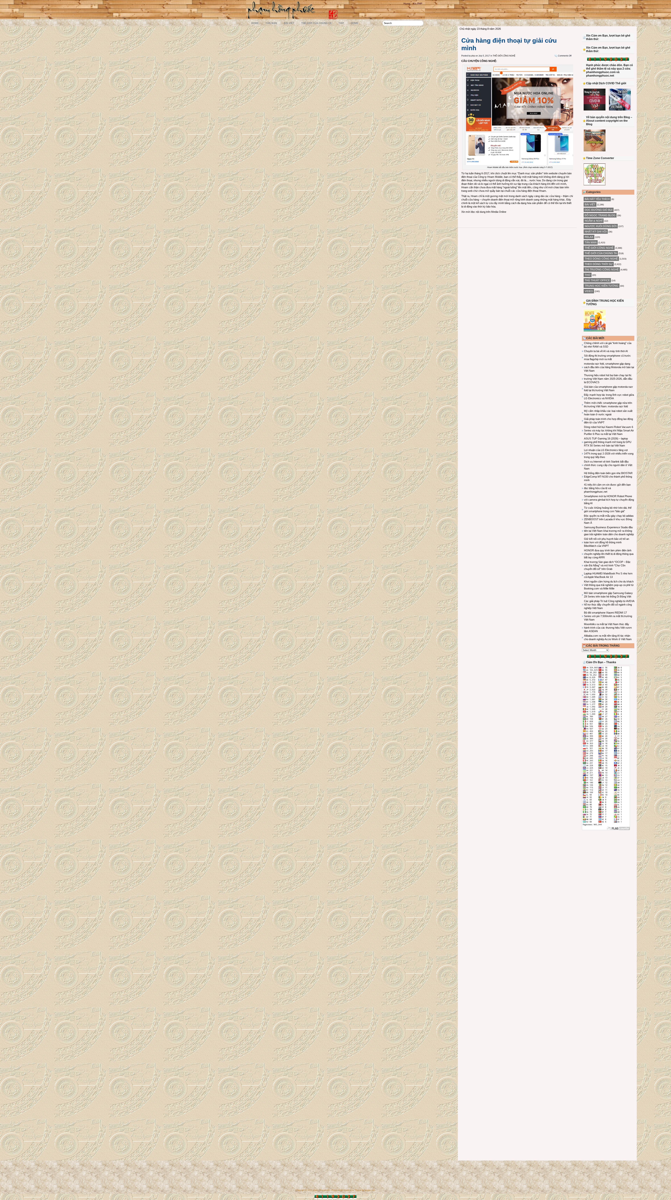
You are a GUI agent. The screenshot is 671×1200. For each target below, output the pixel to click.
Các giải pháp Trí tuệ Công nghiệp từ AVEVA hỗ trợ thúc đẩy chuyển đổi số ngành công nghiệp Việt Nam (609, 605)
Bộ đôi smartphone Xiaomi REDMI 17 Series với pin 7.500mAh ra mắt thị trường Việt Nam (608, 616)
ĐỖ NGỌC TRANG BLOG (600, 215)
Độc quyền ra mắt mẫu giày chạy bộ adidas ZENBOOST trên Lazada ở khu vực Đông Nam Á (609, 519)
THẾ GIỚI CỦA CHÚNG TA (316, 23)
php (473, 56)
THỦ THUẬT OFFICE (597, 280)
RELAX (589, 236)
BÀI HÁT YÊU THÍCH (597, 199)
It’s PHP (417, 3)
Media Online (498, 211)
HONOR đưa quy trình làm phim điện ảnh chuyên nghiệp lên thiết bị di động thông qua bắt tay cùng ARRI (608, 554)
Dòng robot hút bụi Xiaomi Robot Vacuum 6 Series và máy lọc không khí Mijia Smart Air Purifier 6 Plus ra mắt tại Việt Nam (609, 430)
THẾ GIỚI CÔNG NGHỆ (504, 56)
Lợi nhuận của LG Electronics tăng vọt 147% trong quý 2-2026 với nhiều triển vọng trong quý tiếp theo (608, 453)
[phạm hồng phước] (282, 17)
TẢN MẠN (271, 23)
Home (406, 3)
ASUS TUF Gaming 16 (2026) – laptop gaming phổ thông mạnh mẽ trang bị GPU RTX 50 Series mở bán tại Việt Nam (607, 442)
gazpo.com (370, 1190)
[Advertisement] (608, 861)
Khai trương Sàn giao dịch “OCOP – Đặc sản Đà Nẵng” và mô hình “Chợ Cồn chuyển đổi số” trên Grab (607, 565)
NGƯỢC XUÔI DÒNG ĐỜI (601, 226)
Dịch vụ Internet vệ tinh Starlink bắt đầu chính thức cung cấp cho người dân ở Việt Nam (608, 465)
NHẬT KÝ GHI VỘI (596, 231)
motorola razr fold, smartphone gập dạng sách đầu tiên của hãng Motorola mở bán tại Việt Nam (609, 367)
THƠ (341, 23)
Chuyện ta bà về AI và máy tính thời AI (606, 351)
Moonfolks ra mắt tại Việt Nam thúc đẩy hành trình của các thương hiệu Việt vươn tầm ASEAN (608, 628)
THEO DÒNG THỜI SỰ (599, 264)
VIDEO (589, 291)
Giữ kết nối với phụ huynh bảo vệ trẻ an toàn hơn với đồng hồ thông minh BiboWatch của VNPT (606, 542)
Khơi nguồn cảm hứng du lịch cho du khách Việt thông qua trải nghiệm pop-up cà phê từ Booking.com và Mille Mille (609, 585)
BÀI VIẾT (289, 23)
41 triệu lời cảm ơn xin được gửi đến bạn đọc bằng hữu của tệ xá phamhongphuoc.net (607, 488)
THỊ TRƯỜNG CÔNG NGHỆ (602, 269)
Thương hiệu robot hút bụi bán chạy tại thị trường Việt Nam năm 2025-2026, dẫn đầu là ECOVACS (608, 379)
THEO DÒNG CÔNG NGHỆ (601, 258)
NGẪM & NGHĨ (594, 220)
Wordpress (348, 1190)
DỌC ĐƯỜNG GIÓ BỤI (598, 209)
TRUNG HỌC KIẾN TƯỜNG (601, 285)
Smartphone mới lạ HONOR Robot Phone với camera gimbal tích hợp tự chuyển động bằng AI (609, 500)
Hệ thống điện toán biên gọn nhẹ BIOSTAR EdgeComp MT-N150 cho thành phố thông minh (608, 477)
